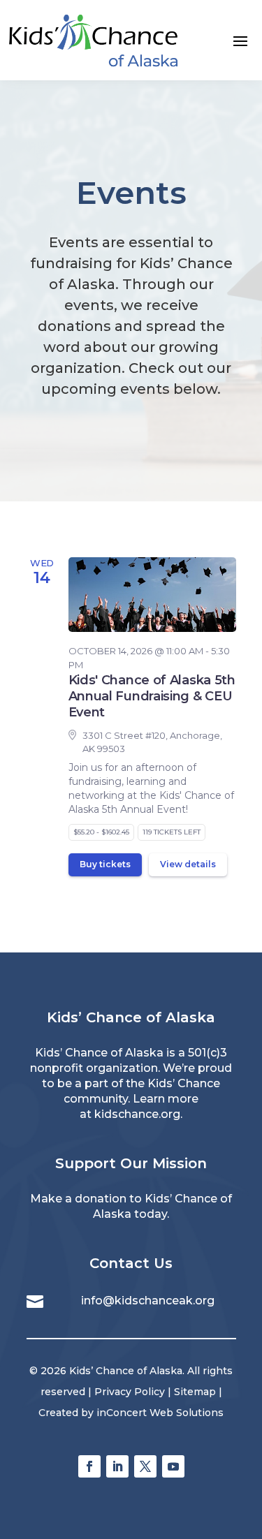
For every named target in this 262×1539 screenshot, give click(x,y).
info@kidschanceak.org (147, 1300)
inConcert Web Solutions (160, 1412)
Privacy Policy (129, 1391)
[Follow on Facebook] (89, 1466)
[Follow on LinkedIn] (117, 1466)
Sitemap (195, 1391)
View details (188, 864)
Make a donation (78, 1198)
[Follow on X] (145, 1466)
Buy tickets (105, 864)
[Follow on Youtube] (173, 1466)
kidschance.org (137, 1114)
